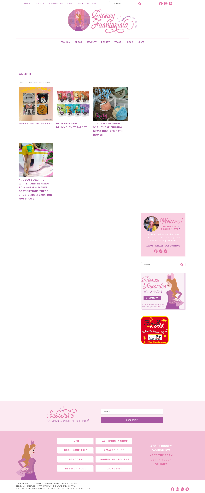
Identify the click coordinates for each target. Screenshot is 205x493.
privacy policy (106, 270)
